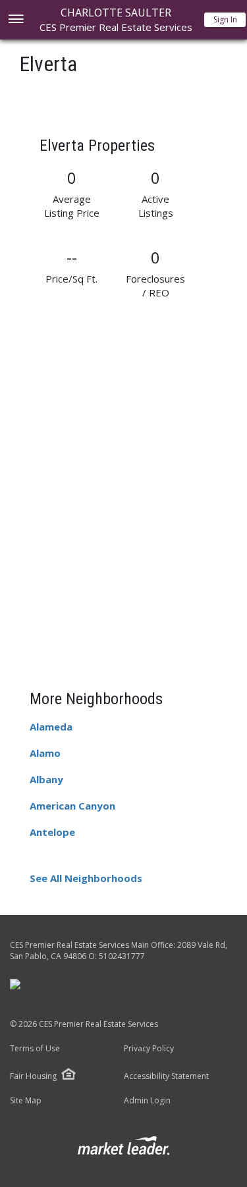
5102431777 (122, 956)
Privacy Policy (149, 1048)
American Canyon (72, 805)
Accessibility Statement (166, 1076)
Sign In (225, 19)
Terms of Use (35, 1048)
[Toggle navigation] (15, 20)
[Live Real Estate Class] (15, 983)
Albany (46, 779)
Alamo (45, 752)
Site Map (25, 1100)
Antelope (52, 832)
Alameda (51, 726)
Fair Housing (33, 1076)
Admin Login (147, 1100)
